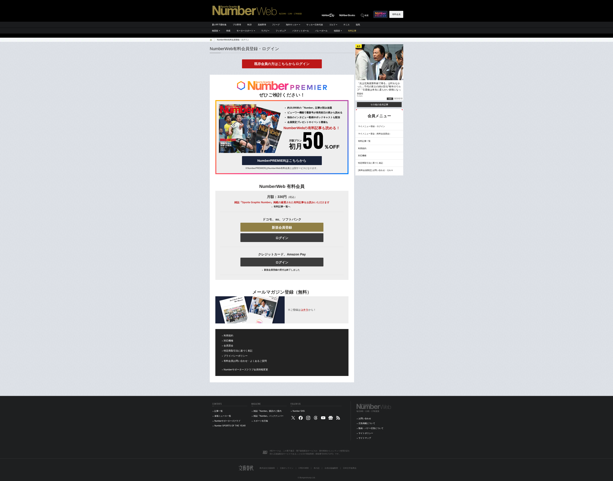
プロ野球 (237, 24)
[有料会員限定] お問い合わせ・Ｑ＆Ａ (375, 170)
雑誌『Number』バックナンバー (269, 416)
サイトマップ (365, 438)
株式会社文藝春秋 (267, 468)
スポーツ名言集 (261, 421)
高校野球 (262, 24)
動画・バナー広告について (371, 428)
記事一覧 (218, 411)
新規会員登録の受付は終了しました (282, 270)
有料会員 (396, 14)
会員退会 (228, 345)
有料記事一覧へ (282, 206)
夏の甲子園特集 (219, 24)
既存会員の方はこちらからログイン (282, 64)
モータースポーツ (245, 31)
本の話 (316, 468)
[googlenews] (330, 418)
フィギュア (281, 31)
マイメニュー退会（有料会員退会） (374, 134)
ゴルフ (332, 24)
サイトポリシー (366, 433)
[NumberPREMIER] (380, 14)
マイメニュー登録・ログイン (371, 126)
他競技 (337, 31)
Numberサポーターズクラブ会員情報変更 (246, 369)
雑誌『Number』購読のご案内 (267, 411)
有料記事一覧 (364, 141)
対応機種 (228, 340)
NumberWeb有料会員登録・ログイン (233, 40)
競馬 (358, 24)
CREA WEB (304, 468)
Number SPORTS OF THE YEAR (230, 425)
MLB (249, 24)
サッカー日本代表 (314, 24)
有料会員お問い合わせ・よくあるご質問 (245, 361)
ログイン (282, 238)
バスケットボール (300, 31)
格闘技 (215, 31)
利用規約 (228, 335)
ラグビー (265, 31)
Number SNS (299, 411)
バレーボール (321, 31)
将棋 (228, 31)
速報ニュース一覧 (222, 416)
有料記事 (352, 31)
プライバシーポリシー (236, 356)
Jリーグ (276, 24)
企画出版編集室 (331, 468)
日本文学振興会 (349, 468)
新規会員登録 (282, 227)
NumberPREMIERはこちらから (281, 160)
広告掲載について (367, 423)
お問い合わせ (365, 418)
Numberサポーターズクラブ (227, 421)
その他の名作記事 (379, 104)
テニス (346, 24)
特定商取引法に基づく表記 (238, 350)
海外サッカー (292, 24)
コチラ (304, 309)
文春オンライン (286, 468)
